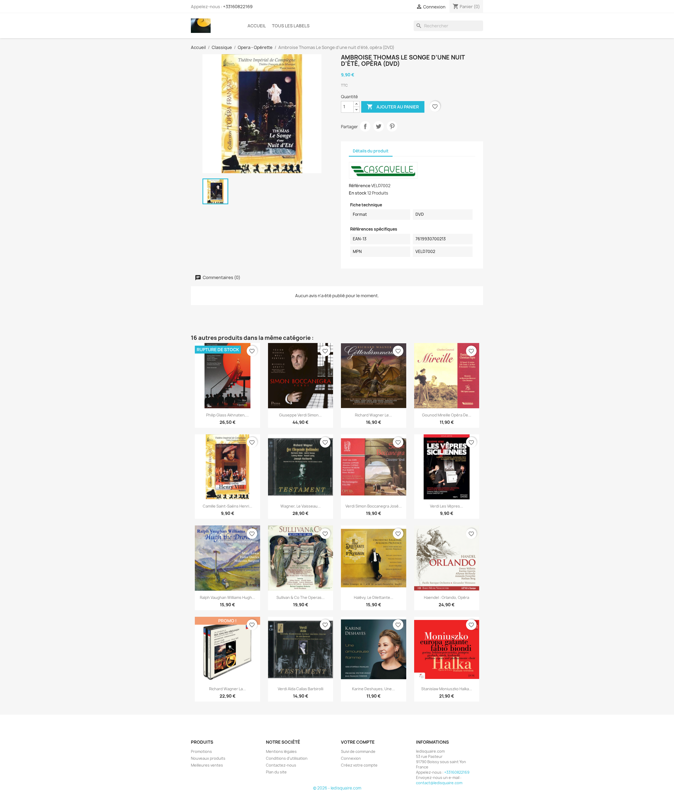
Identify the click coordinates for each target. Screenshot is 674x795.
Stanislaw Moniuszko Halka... (446, 688)
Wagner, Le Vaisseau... (300, 506)
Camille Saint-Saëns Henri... (227, 506)
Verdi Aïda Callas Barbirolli (300, 688)
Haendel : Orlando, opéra (446, 597)
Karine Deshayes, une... (373, 688)
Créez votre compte (359, 765)
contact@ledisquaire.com (439, 782)
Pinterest (392, 126)
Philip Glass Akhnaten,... (227, 415)
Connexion (351, 758)
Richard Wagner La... (227, 688)
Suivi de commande (358, 751)
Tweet (378, 126)
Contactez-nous (281, 765)
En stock (357, 193)
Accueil (256, 26)
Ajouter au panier (393, 106)
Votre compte (358, 742)
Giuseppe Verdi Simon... (300, 415)
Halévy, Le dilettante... (373, 597)
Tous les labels (291, 26)
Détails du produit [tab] (371, 151)
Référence (359, 185)
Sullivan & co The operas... (300, 597)
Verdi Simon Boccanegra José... (373, 506)
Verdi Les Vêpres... (446, 506)
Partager (365, 126)
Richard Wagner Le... (373, 415)
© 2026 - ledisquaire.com (337, 788)
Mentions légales (281, 751)
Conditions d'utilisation (287, 758)
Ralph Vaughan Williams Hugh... (227, 597)
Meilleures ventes (207, 765)
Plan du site (276, 771)
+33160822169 (237, 6)
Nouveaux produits (208, 758)
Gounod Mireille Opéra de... (446, 415)
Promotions (201, 751)
